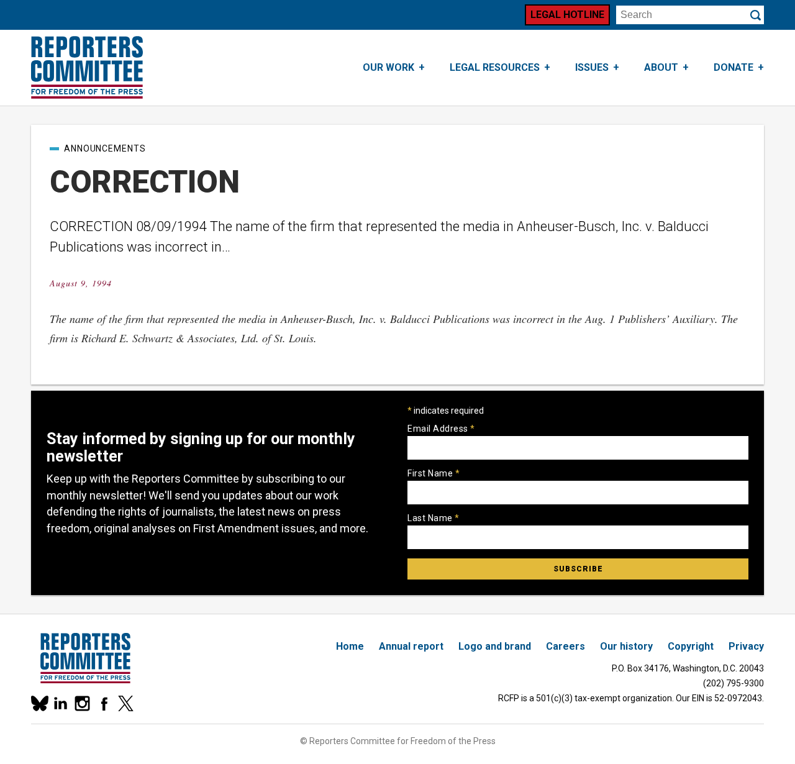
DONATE (733, 67)
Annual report (411, 646)
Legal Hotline (567, 14)
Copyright (691, 646)
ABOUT (661, 67)
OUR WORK (388, 67)
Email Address (441, 428)
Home (350, 646)
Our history (626, 646)
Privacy (746, 646)
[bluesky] (39, 703)
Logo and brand (494, 646)
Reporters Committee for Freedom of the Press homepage (87, 67)
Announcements (105, 148)
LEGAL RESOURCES (495, 67)
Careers (565, 646)
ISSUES (592, 67)
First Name (433, 473)
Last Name (433, 518)
